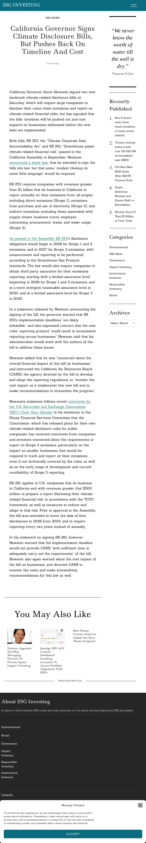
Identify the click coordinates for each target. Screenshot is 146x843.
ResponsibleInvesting (9, 764)
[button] (140, 805)
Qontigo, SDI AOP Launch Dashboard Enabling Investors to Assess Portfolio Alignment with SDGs (52, 660)
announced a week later (29, 162)
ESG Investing (21, 5)
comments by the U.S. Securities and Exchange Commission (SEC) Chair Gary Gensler (49, 407)
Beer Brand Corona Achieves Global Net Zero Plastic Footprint (84, 636)
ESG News (53, 17)
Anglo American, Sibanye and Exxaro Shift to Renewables (124, 196)
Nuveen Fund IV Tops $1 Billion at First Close (125, 216)
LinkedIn (7, 795)
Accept (73, 834)
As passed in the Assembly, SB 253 (38, 238)
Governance (117, 260)
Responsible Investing (117, 286)
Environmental (118, 247)
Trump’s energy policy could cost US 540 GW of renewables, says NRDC (125, 151)
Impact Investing (120, 267)
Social (113, 295)
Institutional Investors (117, 275)
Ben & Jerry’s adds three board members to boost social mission (125, 126)
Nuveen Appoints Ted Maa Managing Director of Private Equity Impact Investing (19, 656)
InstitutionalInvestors (9, 775)
